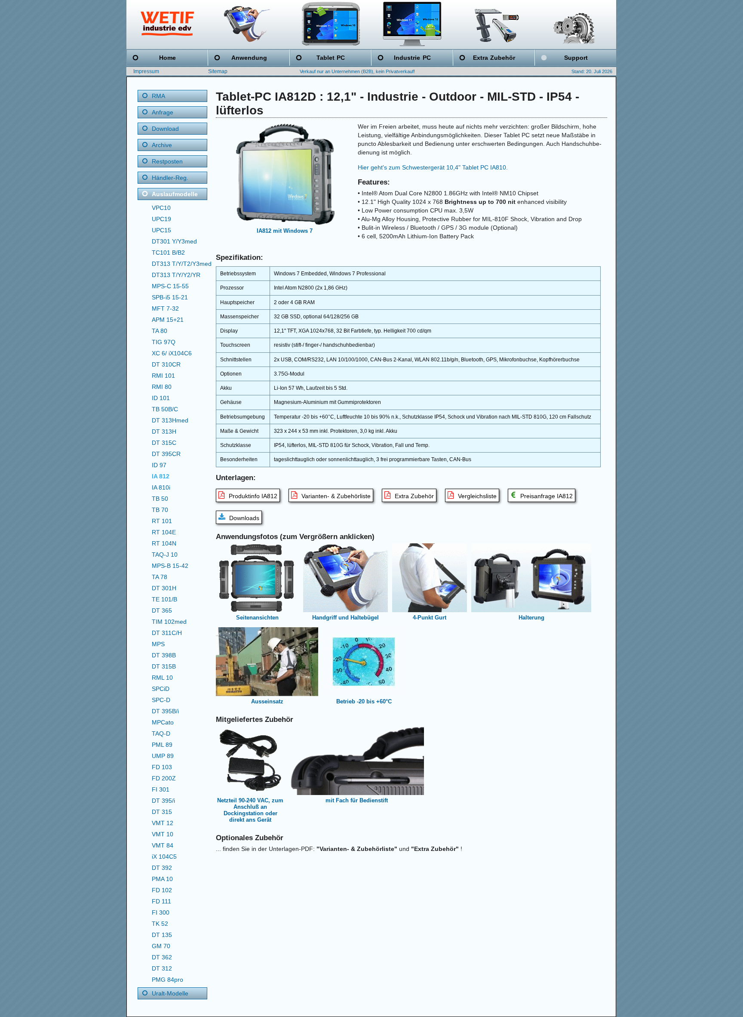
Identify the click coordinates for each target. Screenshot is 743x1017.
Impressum (146, 71)
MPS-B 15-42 (170, 565)
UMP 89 (163, 755)
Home (167, 57)
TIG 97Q (163, 342)
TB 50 (160, 498)
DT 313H (164, 431)
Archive (162, 145)
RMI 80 (162, 386)
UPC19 (161, 219)
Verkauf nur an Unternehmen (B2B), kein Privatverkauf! (357, 71)
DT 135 (162, 934)
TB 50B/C (165, 409)
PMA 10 (162, 878)
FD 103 (162, 767)
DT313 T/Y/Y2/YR (176, 274)
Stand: (578, 71)
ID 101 (161, 397)
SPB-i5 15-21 (170, 297)
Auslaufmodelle (175, 194)
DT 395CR (166, 453)
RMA (158, 95)
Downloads (243, 518)
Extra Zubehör (494, 57)
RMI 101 (163, 375)
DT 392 (162, 867)
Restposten (167, 161)
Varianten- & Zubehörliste (335, 496)
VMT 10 (162, 834)
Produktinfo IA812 (252, 496)
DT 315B (164, 666)
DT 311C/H (167, 632)
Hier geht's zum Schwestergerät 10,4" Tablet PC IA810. (433, 167)
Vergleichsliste (476, 496)
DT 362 (162, 957)
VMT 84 (162, 845)
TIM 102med (169, 621)
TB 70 (160, 509)
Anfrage (162, 112)
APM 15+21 (168, 319)
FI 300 (160, 912)
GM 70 (161, 946)
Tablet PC (330, 57)
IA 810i (161, 487)
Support (576, 57)
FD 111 (161, 901)
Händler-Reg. (170, 177)
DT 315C (164, 442)
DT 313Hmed (170, 420)
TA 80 (159, 330)
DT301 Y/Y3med (174, 241)
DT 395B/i (165, 711)
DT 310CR (166, 364)
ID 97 (159, 465)
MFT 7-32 (165, 308)
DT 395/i (163, 800)
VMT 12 (162, 823)
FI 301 (160, 789)
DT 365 (162, 610)
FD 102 (162, 890)
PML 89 (162, 744)
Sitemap (217, 71)
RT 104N (164, 543)
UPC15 (161, 230)
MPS (158, 644)
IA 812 (160, 476)
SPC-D (161, 699)
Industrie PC (412, 57)
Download (165, 128)
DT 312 (162, 968)
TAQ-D (161, 733)
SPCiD (160, 688)
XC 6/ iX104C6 (172, 353)
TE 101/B (164, 599)
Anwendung (249, 57)
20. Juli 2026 (599, 71)
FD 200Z (164, 778)
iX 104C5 (164, 856)
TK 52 (160, 923)
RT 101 (162, 521)
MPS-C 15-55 (170, 286)
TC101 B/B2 (168, 252)
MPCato (163, 722)
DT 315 (162, 811)
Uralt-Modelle (170, 993)
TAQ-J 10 (165, 554)
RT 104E (164, 532)
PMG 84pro (167, 979)
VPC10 (161, 207)
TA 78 (159, 576)
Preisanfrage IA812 (546, 496)
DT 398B (164, 655)
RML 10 (162, 677)
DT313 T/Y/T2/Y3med (182, 263)
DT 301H (164, 588)
